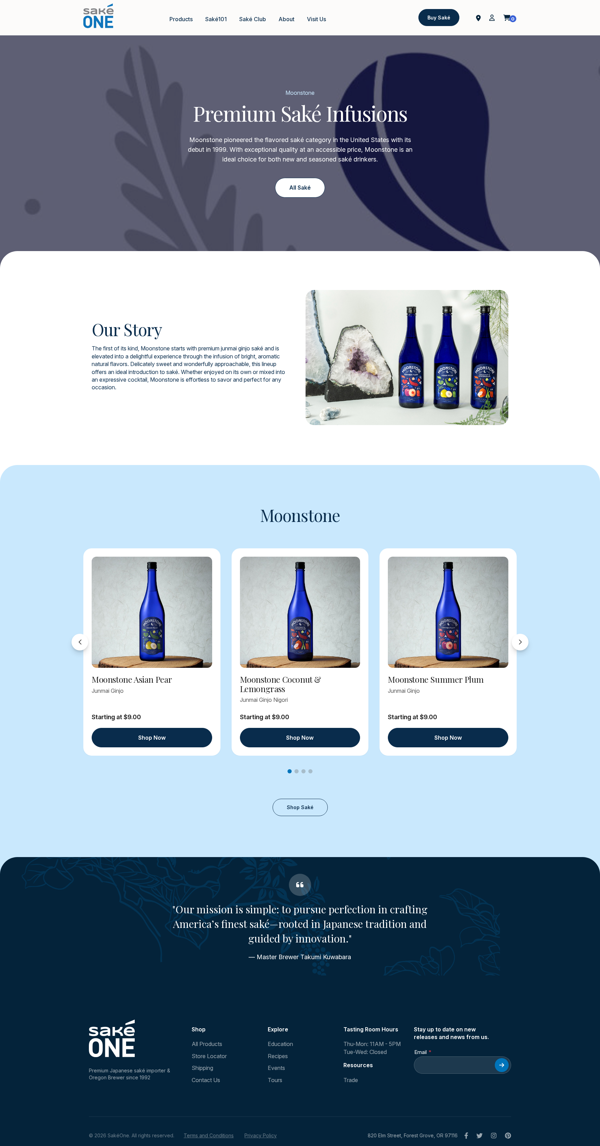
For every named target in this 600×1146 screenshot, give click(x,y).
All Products (207, 1043)
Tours (275, 1080)
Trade (350, 1080)
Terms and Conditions (209, 1135)
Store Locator (209, 1056)
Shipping (202, 1067)
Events (276, 1067)
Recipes (278, 1056)
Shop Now (152, 737)
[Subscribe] (502, 1065)
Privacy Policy (260, 1135)
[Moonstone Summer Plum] (448, 612)
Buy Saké (438, 17)
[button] (290, 771)
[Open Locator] (478, 17)
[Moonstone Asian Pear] (152, 612)
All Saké (300, 187)
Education (280, 1043)
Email (420, 1052)
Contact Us (206, 1080)
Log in (492, 18)
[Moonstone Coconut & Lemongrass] (300, 612)
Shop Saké (300, 807)
